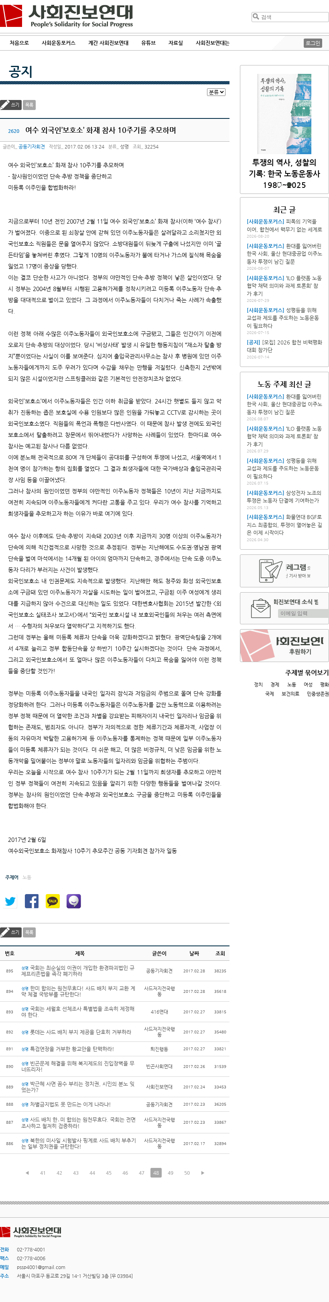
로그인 (313, 43)
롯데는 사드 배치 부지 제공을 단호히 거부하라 (76, 1032)
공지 (21, 71)
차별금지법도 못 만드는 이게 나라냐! (66, 1104)
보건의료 (290, 694)
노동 (291, 684)
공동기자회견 (31, 146)
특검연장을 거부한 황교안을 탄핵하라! (67, 1049)
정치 (258, 684)
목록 (29, 105)
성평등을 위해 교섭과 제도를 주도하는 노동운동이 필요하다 (283, 318)
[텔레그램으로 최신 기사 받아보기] (284, 571)
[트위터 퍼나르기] (10, 901)
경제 (274, 684)
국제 (269, 694)
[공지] (253, 342)
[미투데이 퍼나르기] (74, 901)
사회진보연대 (66, 16)
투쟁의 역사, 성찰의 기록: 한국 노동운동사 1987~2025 (284, 173)
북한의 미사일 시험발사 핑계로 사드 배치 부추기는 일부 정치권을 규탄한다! (78, 1143)
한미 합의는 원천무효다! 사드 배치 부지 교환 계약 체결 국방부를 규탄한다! (78, 991)
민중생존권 (318, 694)
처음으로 (19, 43)
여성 (308, 684)
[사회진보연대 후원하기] (284, 646)
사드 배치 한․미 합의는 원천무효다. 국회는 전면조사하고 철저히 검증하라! (78, 1123)
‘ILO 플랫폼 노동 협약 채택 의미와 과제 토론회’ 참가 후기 (284, 286)
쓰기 (15, 105)
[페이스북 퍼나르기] (31, 901)
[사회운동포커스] (265, 221)
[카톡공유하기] (52, 901)
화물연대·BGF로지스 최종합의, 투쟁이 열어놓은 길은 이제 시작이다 (284, 525)
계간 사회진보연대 (108, 43)
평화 (324, 684)
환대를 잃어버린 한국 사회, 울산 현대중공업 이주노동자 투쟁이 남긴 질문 (284, 254)
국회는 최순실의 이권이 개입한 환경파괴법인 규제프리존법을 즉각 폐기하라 (77, 971)
